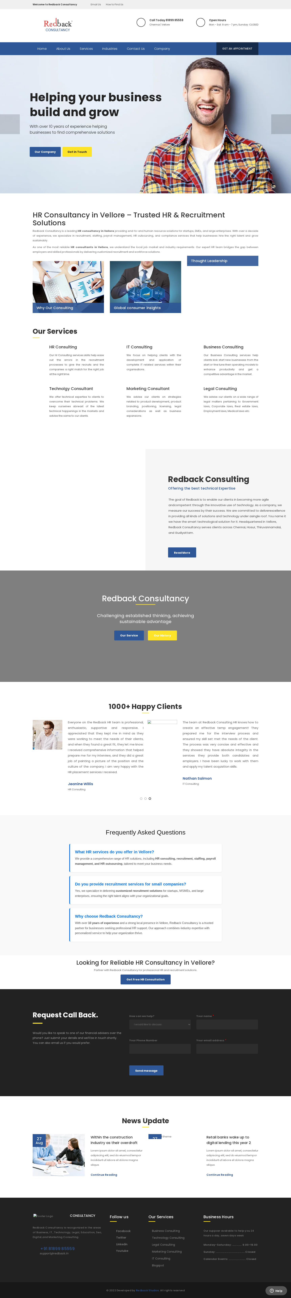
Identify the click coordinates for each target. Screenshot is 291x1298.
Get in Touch (77, 152)
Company (162, 48)
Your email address (210, 1040)
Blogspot (158, 1265)
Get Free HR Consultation (145, 979)
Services (86, 48)
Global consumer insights (137, 307)
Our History (162, 635)
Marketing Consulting (167, 1252)
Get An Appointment (237, 49)
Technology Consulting (168, 1238)
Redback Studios (147, 1290)
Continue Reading (104, 1175)
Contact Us (136, 48)
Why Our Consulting (55, 307)
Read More (182, 553)
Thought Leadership (209, 260)
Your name (204, 1016)
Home (42, 48)
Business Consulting (166, 1231)
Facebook (123, 1231)
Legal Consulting (163, 1245)
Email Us (96, 4)
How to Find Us (114, 4)
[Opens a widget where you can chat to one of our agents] (276, 1291)
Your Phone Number (143, 1040)
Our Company (45, 152)
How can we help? (141, 1016)
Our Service (129, 635)
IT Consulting (161, 1258)
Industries (109, 48)
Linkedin (121, 1244)
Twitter (121, 1238)
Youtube (122, 1251)
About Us (63, 48)
